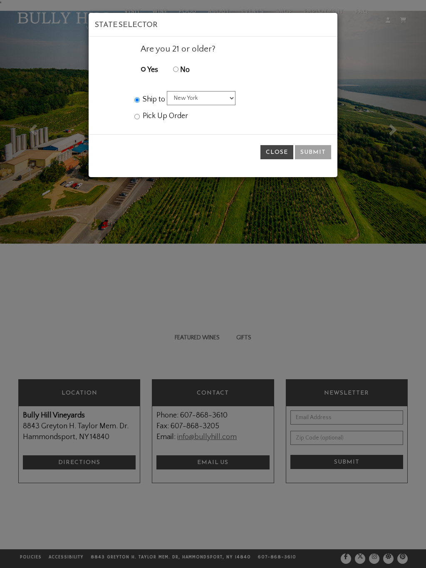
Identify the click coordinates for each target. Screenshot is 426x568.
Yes (152, 70)
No (184, 70)
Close (277, 152)
